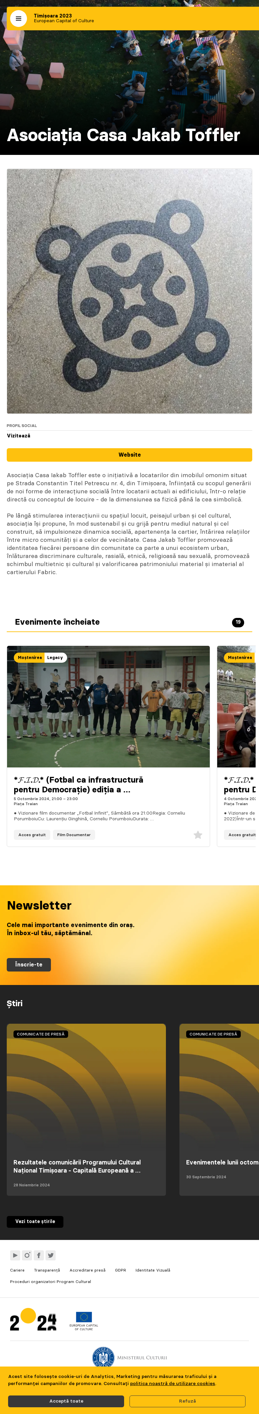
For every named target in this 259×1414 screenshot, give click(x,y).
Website (129, 455)
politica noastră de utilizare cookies (172, 1383)
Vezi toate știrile (35, 1221)
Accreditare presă (87, 1270)
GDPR (120, 1270)
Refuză (187, 1401)
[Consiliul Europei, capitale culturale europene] (84, 1328)
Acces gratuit (32, 835)
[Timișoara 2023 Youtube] (15, 1255)
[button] (18, 18)
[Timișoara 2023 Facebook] (39, 1255)
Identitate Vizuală (153, 1270)
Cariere (17, 1270)
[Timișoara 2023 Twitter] (51, 1255)
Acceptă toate (66, 1401)
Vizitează (18, 436)
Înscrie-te (28, 964)
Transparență (47, 1270)
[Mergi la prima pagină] (33, 1321)
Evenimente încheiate (128, 622)
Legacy (55, 658)
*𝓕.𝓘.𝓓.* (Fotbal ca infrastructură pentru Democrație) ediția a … (78, 785)
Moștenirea (30, 658)
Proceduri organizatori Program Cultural (50, 1282)
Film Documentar (74, 835)
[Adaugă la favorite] (198, 835)
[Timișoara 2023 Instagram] (27, 1255)
